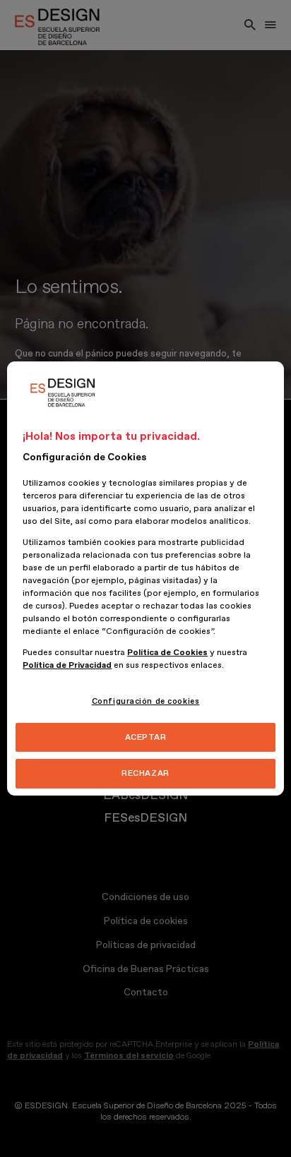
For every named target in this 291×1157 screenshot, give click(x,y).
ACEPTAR (146, 737)
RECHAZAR (145, 774)
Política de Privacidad (67, 665)
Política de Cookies (167, 652)
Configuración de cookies (146, 701)
